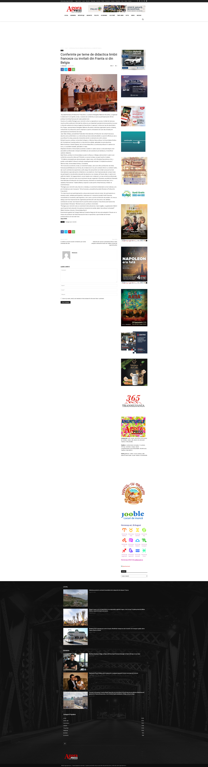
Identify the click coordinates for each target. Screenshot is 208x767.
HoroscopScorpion (144, 545)
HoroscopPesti (144, 555)
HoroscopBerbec (124, 534)
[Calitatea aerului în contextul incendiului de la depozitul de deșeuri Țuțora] (75, 598)
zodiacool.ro (138, 560)
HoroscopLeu (124, 545)
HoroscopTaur (131, 534)
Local (66, 48)
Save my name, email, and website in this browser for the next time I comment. (83, 298)
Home (62, 48)
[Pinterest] (69, 69)
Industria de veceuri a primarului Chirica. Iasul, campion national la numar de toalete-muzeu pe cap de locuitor (104, 243)
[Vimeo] (144, 1)
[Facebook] (137, 1)
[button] (143, 19)
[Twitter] (142, 1)
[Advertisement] (104, 33)
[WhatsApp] (73, 69)
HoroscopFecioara (131, 545)
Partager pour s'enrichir (71, 221)
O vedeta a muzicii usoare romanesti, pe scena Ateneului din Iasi (73, 242)
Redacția (64, 65)
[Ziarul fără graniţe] (74, 9)
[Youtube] (146, 1)
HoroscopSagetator (124, 555)
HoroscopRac (144, 534)
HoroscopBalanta (137, 545)
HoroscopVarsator (137, 555)
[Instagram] (140, 1)
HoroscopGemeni (137, 534)
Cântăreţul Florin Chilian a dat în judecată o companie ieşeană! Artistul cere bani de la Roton (113, 673)
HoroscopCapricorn (131, 555)
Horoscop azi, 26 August (131, 525)
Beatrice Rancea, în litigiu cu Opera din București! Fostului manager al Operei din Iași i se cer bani (114, 654)
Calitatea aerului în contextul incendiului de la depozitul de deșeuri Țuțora (109, 590)
